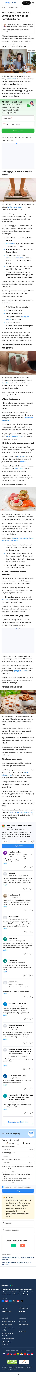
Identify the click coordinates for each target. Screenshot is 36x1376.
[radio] (3, 1172)
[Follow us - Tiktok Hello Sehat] (22, 1301)
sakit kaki (12, 873)
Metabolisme (10, 244)
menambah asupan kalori (14, 436)
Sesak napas (13, 938)
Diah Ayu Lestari (14, 29)
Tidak (12, 1171)
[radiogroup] (18, 1143)
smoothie (5, 600)
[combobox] (30, 1156)
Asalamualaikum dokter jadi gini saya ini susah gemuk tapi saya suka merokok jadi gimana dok (21, 1097)
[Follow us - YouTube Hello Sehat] (18, 1301)
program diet (13, 982)
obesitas (23, 462)
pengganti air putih (20, 671)
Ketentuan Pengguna (8, 1321)
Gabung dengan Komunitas (18, 1122)
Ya (5, 1171)
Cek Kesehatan (24, 1308)
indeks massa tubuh (14, 207)
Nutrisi (3, 7)
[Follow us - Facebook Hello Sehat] (3, 1301)
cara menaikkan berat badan (18, 1003)
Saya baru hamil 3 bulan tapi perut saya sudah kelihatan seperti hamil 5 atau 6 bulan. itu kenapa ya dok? (20, 1051)
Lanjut (5, 863)
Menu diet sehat (14, 916)
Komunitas (22, 1311)
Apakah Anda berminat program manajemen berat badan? (17, 1168)
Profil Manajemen (24, 1324)
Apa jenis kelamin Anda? (10, 1140)
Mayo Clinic (6, 383)
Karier (20, 1328)
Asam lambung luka (15, 852)
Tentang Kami (23, 1321)
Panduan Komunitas (8, 1338)
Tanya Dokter (18, 846)
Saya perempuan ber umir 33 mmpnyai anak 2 (18, 1026)
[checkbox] (3, 1187)
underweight (11, 79)
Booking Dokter (7, 1311)
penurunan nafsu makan (14, 258)
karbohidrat (19, 468)
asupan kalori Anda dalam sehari (21, 812)
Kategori (4, 1308)
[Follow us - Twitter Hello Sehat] (14, 1301)
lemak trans (21, 456)
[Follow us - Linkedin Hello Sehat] (10, 1301)
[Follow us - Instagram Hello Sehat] (6, 1301)
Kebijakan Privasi (7, 1324)
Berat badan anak (14, 895)
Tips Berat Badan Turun (15, 7)
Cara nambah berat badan (17, 1075)
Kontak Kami (22, 1331)
